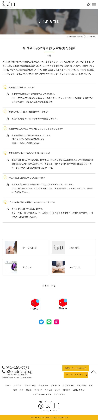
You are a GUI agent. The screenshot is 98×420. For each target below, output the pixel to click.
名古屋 (45, 285)
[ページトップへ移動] (93, 371)
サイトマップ (59, 394)
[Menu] (94, 4)
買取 (53, 285)
